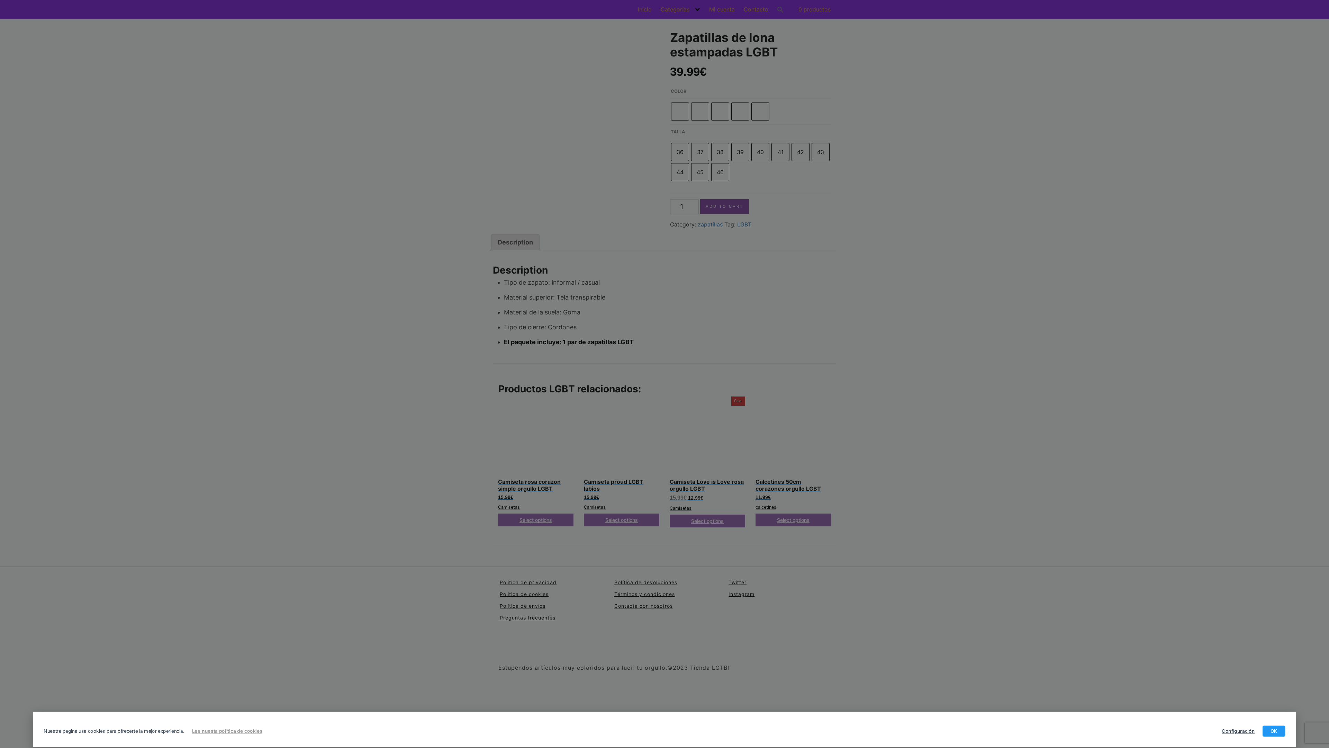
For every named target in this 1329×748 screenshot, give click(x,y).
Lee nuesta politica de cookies (227, 731)
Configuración (1238, 731)
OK (1274, 731)
